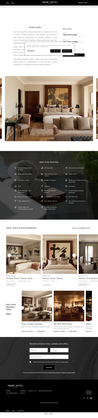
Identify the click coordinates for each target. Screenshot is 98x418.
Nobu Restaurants (45, 391)
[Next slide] (94, 108)
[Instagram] (87, 398)
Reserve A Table (82, 2)
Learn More (10, 285)
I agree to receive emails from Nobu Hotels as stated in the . (50, 363)
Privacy (22, 393)
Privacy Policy (56, 372)
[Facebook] (84, 398)
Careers (23, 391)
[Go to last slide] (3, 108)
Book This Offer (27, 331)
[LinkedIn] (91, 398)
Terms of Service (67, 372)
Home (7, 410)
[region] (49, 48)
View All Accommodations (81, 228)
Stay (13, 410)
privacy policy (64, 362)
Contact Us (32, 391)
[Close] (72, 43)
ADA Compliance (12, 393)
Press (8, 391)
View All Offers (9, 314)
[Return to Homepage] (49, 2)
